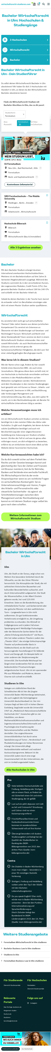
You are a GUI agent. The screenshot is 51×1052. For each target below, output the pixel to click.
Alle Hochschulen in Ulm (20, 769)
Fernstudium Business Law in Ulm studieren (24, 961)
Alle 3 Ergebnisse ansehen (25, 247)
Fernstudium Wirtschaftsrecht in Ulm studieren (25, 942)
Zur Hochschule (27, 1049)
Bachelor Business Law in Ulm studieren (22, 948)
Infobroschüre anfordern (10, 1049)
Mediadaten (31, 985)
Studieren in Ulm (11, 954)
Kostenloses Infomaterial (20, 184)
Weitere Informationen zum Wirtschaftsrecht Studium (25, 517)
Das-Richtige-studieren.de (12, 1007)
